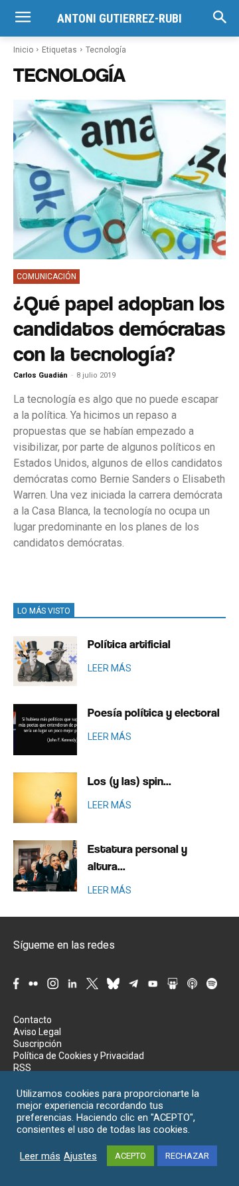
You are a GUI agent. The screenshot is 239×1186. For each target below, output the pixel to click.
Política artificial (129, 644)
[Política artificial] (45, 661)
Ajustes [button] (80, 1156)
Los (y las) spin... (129, 781)
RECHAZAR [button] (187, 1156)
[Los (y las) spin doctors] (45, 798)
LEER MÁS (109, 668)
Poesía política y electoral (154, 712)
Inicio (23, 50)
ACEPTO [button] (130, 1156)
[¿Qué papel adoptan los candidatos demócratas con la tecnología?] (119, 179)
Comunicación (46, 276)
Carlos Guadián (40, 375)
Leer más (40, 1156)
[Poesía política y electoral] (45, 729)
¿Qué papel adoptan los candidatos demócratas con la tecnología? (119, 328)
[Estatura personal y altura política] (45, 865)
